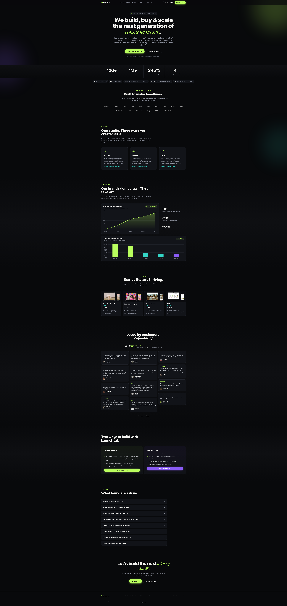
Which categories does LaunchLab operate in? (117, 537)
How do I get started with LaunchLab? (114, 543)
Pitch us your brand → (122, 470)
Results (128, 2)
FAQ (152, 2)
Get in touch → (135, 581)
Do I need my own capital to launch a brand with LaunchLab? (121, 519)
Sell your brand (168, 2)
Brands (134, 2)
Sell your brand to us (154, 51)
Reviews (140, 2)
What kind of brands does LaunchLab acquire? (117, 513)
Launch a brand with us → (134, 51)
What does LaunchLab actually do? (113, 501)
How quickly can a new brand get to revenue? (117, 525)
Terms (150, 596)
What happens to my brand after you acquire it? (117, 531)
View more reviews (143, 416)
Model (122, 2)
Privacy (145, 596)
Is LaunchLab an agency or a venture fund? (116, 507)
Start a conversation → (165, 468)
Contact (155, 596)
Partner (147, 2)
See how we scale (150, 581)
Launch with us (180, 2)
